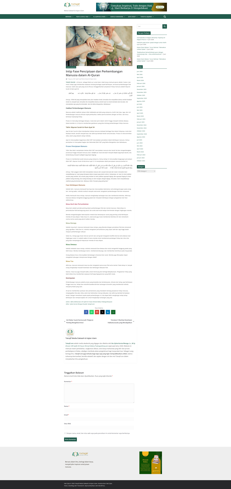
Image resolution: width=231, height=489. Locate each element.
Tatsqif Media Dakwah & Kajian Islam (87, 79)
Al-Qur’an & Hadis (99, 16)
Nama (66, 406)
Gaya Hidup (132, 16)
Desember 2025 (141, 89)
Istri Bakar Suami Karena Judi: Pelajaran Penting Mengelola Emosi (79, 321)
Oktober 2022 (141, 161)
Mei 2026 (139, 74)
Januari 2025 (140, 122)
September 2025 (142, 98)
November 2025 (141, 92)
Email (66, 415)
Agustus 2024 (141, 137)
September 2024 (142, 134)
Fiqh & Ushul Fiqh (82, 16)
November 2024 (141, 128)
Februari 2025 (141, 119)
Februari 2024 (141, 155)
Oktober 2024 (141, 131)
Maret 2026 (140, 80)
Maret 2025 (140, 116)
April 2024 (140, 149)
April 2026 (140, 77)
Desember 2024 (141, 125)
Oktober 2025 (141, 95)
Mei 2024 (139, 146)
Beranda (68, 16)
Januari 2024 (140, 158)
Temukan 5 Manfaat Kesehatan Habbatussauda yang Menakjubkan (120, 321)
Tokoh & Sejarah (146, 16)
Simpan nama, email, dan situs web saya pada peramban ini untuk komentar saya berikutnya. (98, 433)
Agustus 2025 (141, 101)
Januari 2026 (140, 86)
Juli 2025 (139, 104)
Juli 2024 (139, 140)
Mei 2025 (139, 110)
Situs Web (67, 424)
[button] (72, 16)
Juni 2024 (139, 143)
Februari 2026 (141, 83)
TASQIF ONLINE (71, 82)
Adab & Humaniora (116, 16)
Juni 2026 (139, 71)
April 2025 (140, 113)
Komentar (68, 382)
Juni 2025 (139, 107)
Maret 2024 (140, 152)
